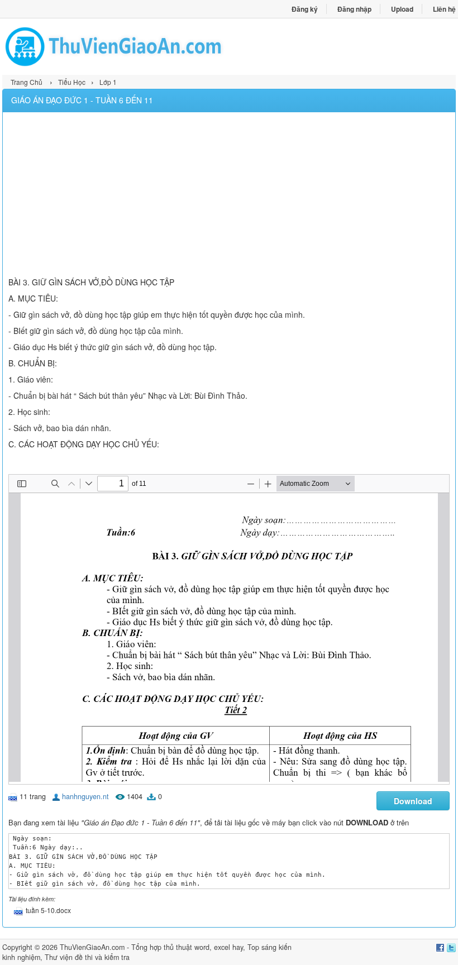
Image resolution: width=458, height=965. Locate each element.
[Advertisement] (229, 196)
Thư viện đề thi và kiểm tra (87, 957)
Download (413, 800)
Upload (402, 9)
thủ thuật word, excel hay (203, 947)
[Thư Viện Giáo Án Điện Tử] (115, 46)
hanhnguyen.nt (85, 796)
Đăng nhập (354, 9)
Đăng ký (305, 9)
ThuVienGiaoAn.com (92, 947)
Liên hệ (444, 9)
